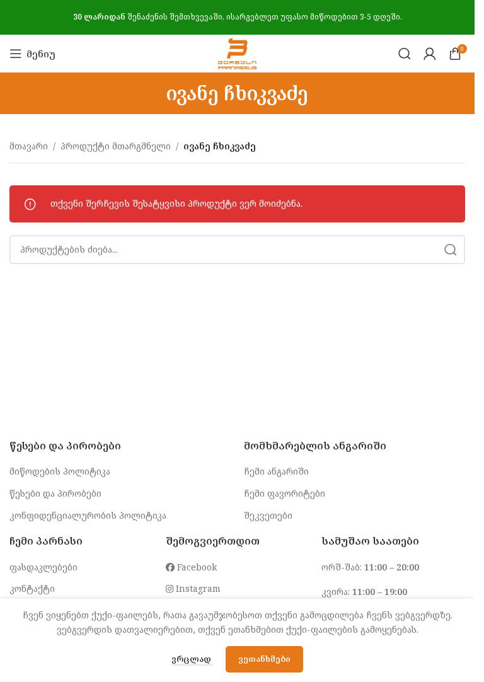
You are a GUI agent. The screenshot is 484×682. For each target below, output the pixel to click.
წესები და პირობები (55, 493)
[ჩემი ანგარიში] (429, 53)
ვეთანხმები (264, 658)
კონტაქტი (32, 588)
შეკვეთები (268, 515)
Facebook (196, 567)
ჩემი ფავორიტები (284, 493)
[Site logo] (237, 53)
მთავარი (28, 146)
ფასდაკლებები (43, 567)
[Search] (404, 53)
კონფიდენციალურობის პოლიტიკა (87, 515)
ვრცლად (192, 658)
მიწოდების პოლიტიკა (59, 471)
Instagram (197, 588)
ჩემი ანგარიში (276, 471)
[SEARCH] (450, 249)
